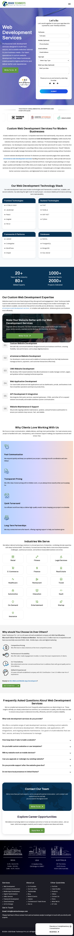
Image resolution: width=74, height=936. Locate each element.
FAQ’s (54, 899)
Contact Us (55, 896)
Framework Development (11, 899)
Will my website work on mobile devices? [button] (18, 753)
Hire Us (30, 904)
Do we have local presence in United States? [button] (20, 772)
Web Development (9, 886)
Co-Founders (32, 886)
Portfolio (54, 886)
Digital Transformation (11, 894)
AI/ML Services (8, 896)
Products (55, 891)
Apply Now (36, 830)
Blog (29, 894)
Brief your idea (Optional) (46, 65)
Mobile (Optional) (43, 40)
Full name (41, 32)
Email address (42, 48)
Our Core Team (32, 889)
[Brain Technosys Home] (14, 3)
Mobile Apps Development (12, 891)
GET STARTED (9, 685)
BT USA (54, 904)
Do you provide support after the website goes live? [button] (23, 765)
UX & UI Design (8, 904)
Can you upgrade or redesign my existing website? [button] (23, 759)
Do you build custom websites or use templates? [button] (22, 746)
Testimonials (32, 891)
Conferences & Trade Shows (37, 901)
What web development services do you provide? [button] (22, 719)
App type (41, 57)
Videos (54, 894)
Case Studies (56, 889)
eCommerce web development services (15, 308)
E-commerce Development (12, 889)
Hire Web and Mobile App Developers (23, 681)
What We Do (56, 901)
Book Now (53, 932)
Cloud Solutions (9, 901)
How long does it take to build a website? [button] (19, 740)
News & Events (32, 896)
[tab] (37, 719)
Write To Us (9, 70)
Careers (30, 899)
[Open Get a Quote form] (70, 926)
